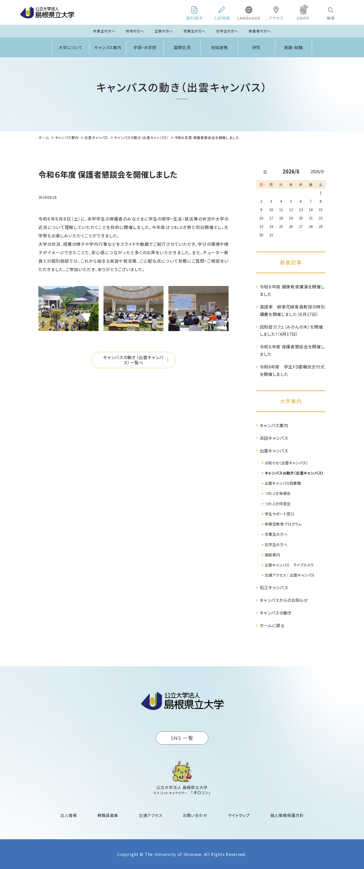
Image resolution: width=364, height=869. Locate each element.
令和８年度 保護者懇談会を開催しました (292, 350)
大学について (71, 47)
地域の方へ (135, 30)
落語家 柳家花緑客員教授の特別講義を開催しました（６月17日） (292, 310)
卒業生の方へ (104, 30)
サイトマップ (239, 815)
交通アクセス (150, 815)
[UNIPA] (303, 12)
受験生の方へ (194, 30)
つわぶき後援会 (278, 493)
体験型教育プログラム (283, 524)
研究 (256, 47)
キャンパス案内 (108, 47)
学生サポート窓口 (279, 513)
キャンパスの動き (276, 613)
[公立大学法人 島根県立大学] (47, 12)
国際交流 (182, 47)
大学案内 (291, 401)
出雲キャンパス (274, 451)
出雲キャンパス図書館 (283, 483)
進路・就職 (293, 47)
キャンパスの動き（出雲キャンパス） (294, 473)
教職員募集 (108, 815)
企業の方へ (164, 30)
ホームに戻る (272, 625)
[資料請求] (194, 12)
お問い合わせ (195, 815)
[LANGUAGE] (248, 12)
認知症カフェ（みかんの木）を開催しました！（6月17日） (291, 330)
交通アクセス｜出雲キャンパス (290, 575)
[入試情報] (221, 12)
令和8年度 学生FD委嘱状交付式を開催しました (292, 370)
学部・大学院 (145, 47)
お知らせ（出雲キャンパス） (286, 462)
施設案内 (272, 554)
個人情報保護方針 (287, 815)
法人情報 (68, 815)
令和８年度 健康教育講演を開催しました (292, 290)
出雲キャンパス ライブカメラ (289, 564)
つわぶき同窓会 (278, 503)
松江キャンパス (274, 587)
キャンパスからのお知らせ (284, 600)
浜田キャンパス (274, 438)
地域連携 (219, 47)
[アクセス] (276, 12)
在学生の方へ (227, 30)
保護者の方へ (260, 30)
